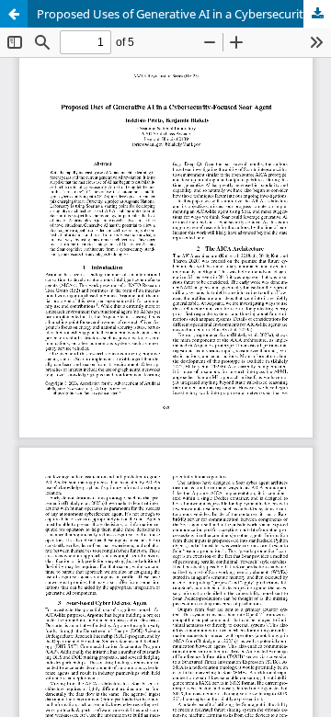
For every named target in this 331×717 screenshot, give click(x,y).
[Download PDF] (317, 14)
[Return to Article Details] (14, 14)
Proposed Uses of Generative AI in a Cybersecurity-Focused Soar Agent (184, 14)
